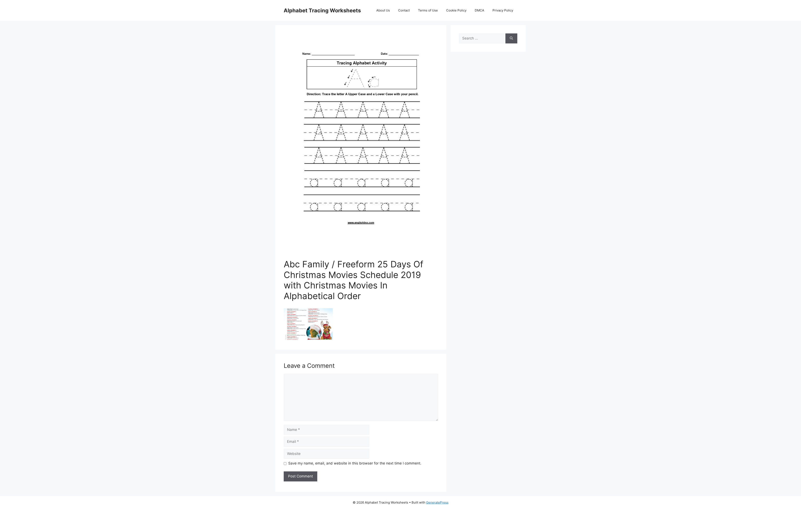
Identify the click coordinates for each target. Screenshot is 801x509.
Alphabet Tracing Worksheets (322, 10)
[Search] (511, 38)
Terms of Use (428, 10)
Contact (404, 10)
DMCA (479, 10)
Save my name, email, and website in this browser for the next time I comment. (354, 463)
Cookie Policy (456, 10)
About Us (383, 10)
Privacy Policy (502, 10)
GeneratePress (437, 502)
